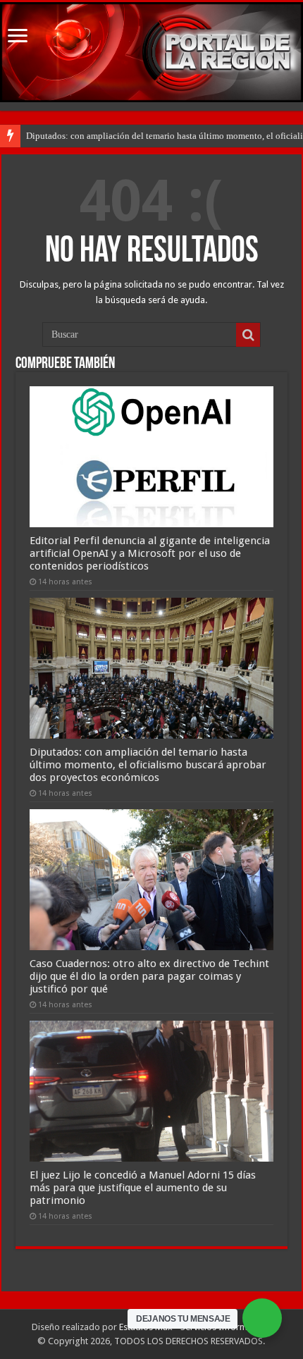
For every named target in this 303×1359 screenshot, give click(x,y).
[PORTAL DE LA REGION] (151, 52)
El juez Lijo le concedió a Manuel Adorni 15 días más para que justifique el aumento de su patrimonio (143, 1188)
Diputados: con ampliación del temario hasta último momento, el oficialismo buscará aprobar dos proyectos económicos (148, 765)
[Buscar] (248, 335)
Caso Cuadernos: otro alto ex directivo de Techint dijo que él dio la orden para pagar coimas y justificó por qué (149, 976)
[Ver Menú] (18, 37)
